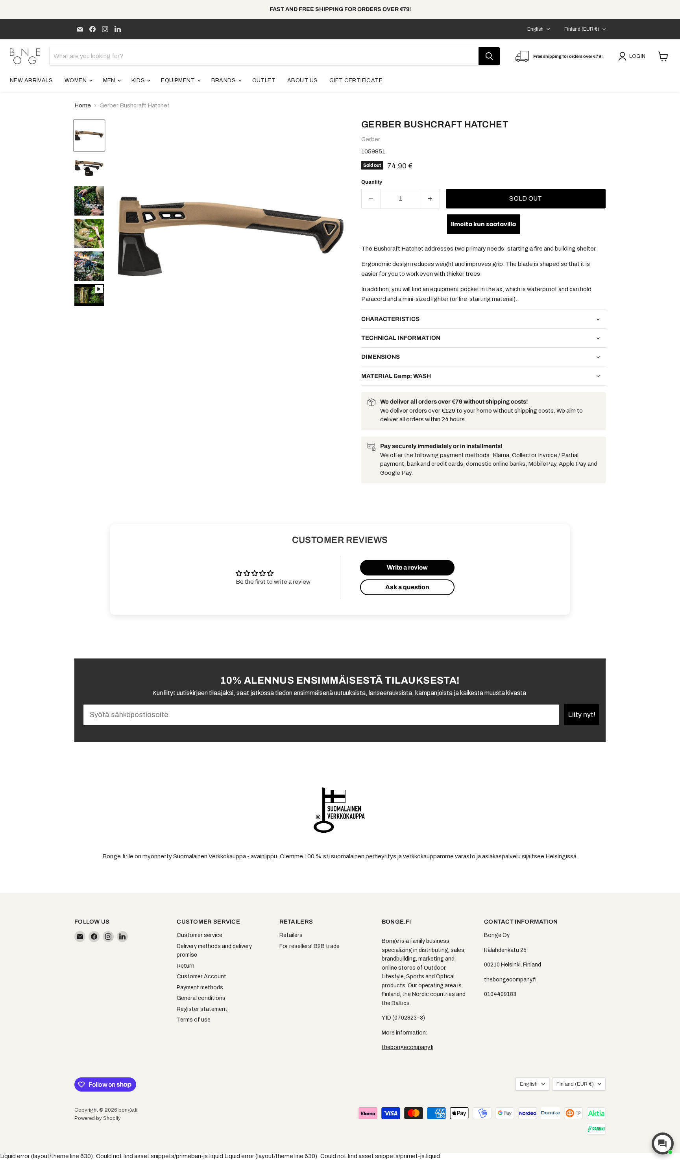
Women (76, 80)
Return (185, 966)
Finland (581, 29)
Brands (224, 80)
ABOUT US (302, 80)
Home (82, 105)
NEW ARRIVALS (31, 80)
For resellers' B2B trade (309, 946)
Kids (138, 80)
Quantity (371, 182)
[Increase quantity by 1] (430, 198)
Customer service (199, 935)
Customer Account (201, 976)
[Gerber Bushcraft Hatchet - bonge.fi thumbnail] (89, 135)
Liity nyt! (581, 715)
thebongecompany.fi (407, 1047)
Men (110, 80)
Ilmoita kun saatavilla (483, 224)
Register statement (202, 1009)
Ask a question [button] (407, 587)
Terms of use (194, 1020)
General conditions (201, 998)
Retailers (291, 935)
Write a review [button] (407, 567)
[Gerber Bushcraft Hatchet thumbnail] (89, 295)
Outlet (264, 80)
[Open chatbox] (663, 1143)
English (535, 29)
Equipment (178, 80)
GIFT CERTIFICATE (355, 80)
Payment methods (200, 987)
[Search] (489, 56)
